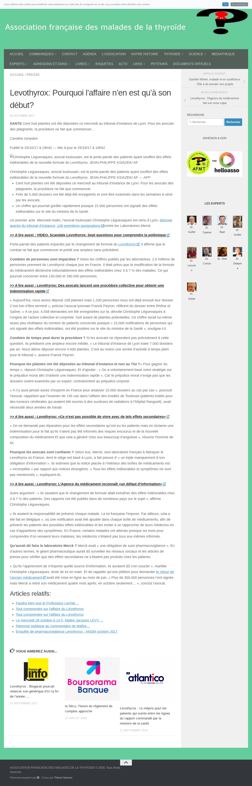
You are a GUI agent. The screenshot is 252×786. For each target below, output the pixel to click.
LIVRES (81, 64)
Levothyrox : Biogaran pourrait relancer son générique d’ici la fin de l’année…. (34, 691)
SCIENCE (196, 54)
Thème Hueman (63, 777)
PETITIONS (159, 64)
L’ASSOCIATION (114, 54)
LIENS (137, 64)
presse (33, 74)
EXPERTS (17, 64)
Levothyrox (127, 244)
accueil (17, 74)
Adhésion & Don (214, 138)
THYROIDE (172, 54)
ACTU (123, 64)
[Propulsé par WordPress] (38, 777)
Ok (225, 4)
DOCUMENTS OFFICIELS (192, 64)
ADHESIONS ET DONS (50, 64)
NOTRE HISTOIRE (144, 54)
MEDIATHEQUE (223, 54)
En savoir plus (239, 4)
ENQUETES (104, 64)
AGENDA (89, 54)
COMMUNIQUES (41, 54)
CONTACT (69, 54)
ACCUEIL (17, 54)
